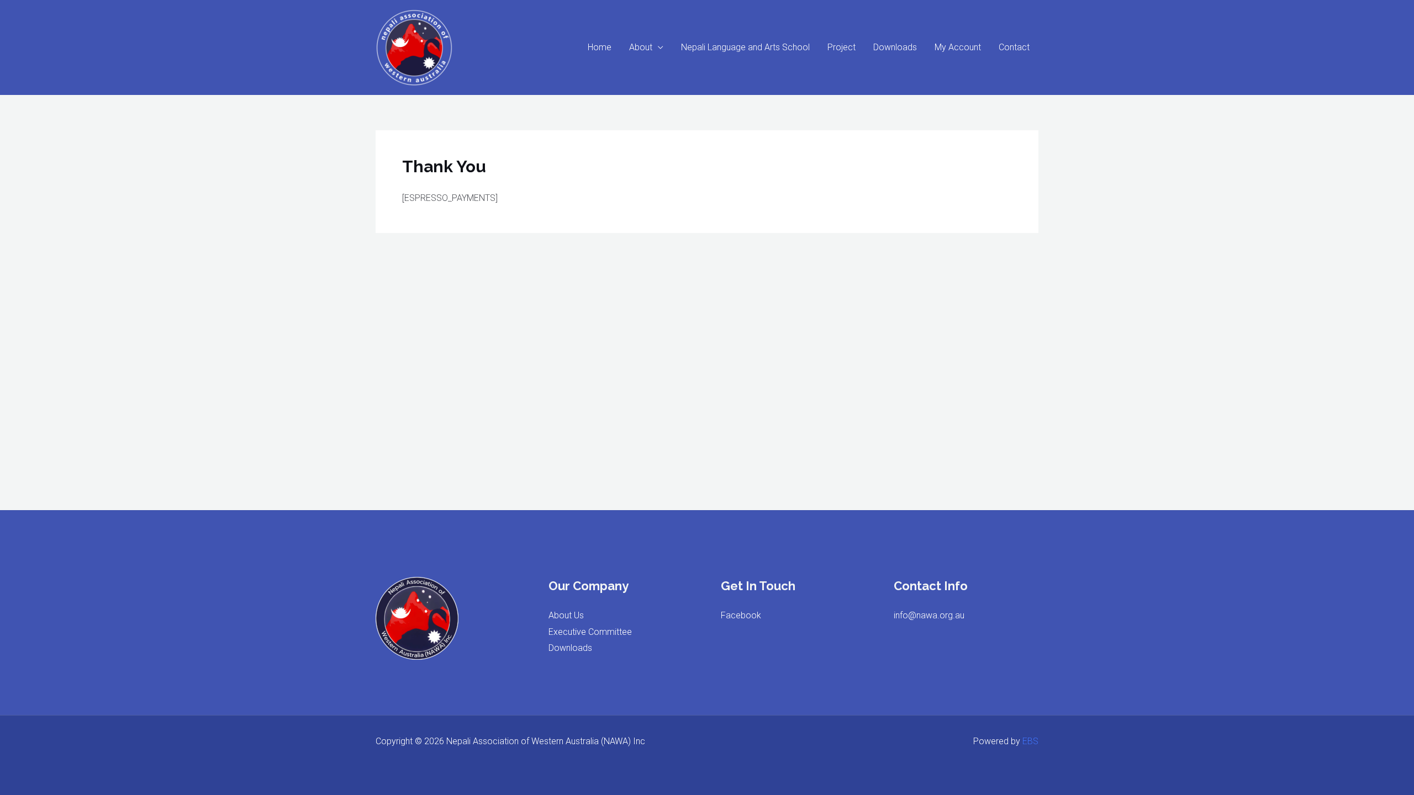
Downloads (895, 47)
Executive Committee (590, 632)
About (640, 47)
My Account (958, 47)
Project (841, 47)
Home (599, 47)
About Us (566, 615)
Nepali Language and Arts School (745, 47)
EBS (1030, 741)
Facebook (741, 615)
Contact (1014, 47)
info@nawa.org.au (929, 615)
